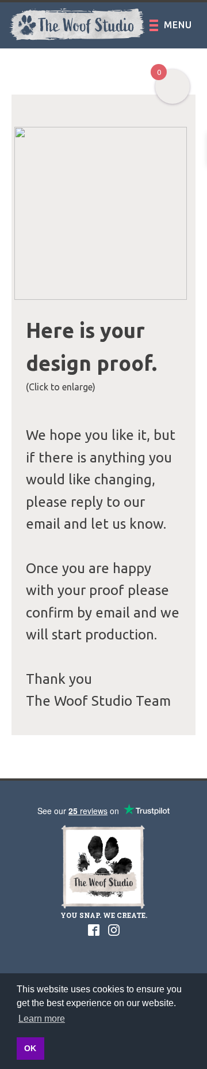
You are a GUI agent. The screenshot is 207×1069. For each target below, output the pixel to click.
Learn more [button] (41, 1018)
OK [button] (30, 1048)
